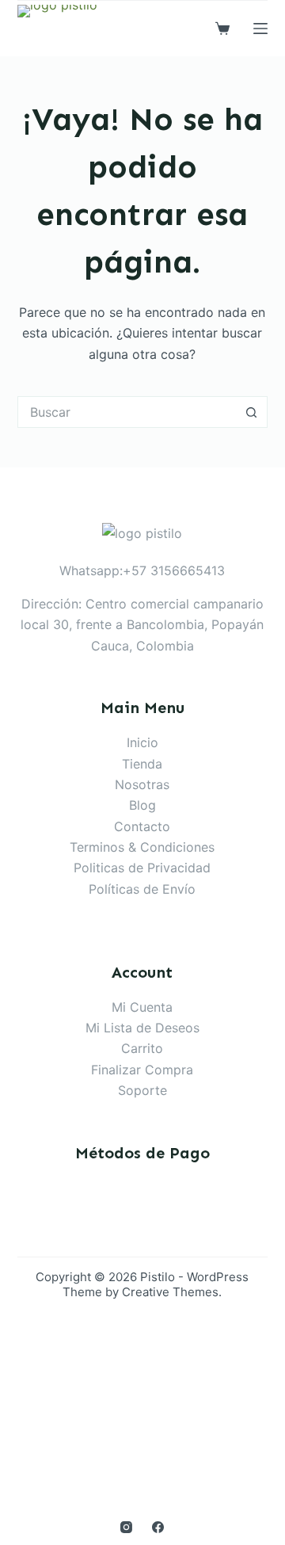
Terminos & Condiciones (142, 847)
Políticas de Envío (142, 889)
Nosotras (142, 784)
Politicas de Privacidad (142, 868)
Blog (142, 805)
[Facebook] (158, 1527)
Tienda (142, 764)
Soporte (142, 1090)
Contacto (142, 826)
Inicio (142, 742)
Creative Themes (170, 1291)
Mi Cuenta (142, 1007)
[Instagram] (126, 1527)
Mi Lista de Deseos (143, 1028)
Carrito (142, 1048)
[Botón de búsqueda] (252, 412)
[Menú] (260, 28)
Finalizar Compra (142, 1070)
